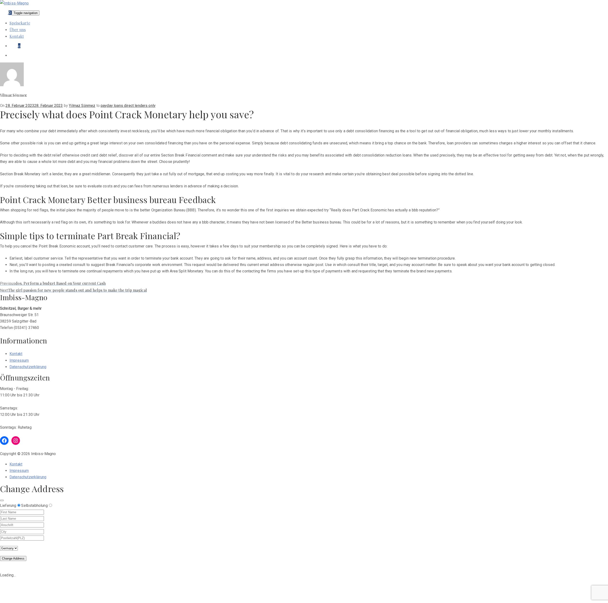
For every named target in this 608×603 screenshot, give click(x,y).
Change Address (13, 558)
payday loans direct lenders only (128, 105)
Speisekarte (20, 22)
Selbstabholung (34, 505)
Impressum (19, 360)
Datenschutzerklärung (28, 367)
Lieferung (8, 505)
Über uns (18, 29)
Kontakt (17, 36)
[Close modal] (2, 500)
